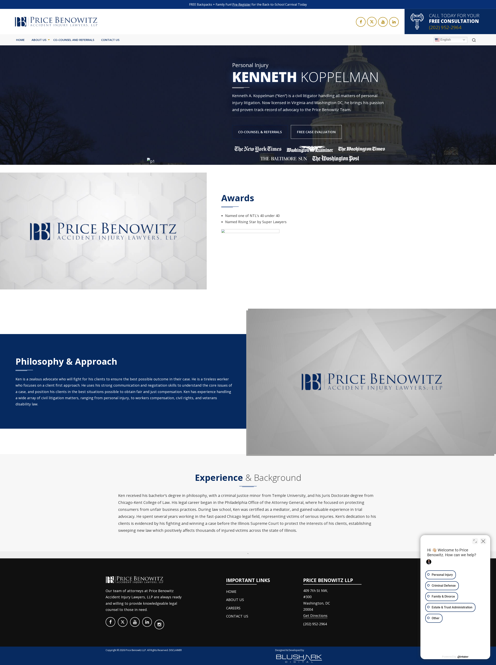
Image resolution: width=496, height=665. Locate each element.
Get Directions (315, 615)
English (445, 39)
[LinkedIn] (394, 22)
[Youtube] (383, 22)
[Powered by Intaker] (463, 657)
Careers (233, 608)
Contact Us (110, 40)
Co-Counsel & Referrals (260, 132)
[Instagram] (159, 624)
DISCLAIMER (175, 650)
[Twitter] (372, 22)
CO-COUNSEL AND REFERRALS (73, 40)
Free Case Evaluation (316, 132)
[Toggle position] (475, 541)
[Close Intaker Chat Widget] (483, 541)
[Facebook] (361, 22)
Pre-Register (241, 4)
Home (20, 40)
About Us (39, 40)
